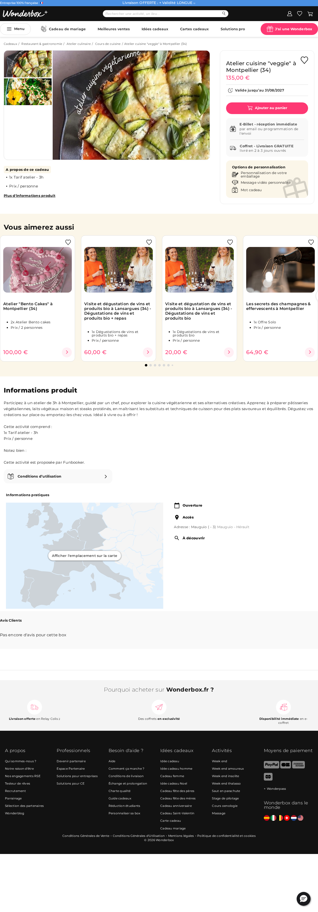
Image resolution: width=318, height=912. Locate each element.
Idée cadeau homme (176, 768)
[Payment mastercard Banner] (268, 779)
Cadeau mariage (173, 828)
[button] (62, 101)
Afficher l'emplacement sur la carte (84, 555)
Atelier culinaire (79, 44)
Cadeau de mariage (67, 29)
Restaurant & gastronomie (41, 44)
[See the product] (67, 352)
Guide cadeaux (120, 798)
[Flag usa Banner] (300, 818)
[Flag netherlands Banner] (294, 818)
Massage (218, 813)
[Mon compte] (289, 13)
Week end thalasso (226, 783)
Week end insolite (225, 776)
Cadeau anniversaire (176, 806)
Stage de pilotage (225, 798)
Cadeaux (10, 44)
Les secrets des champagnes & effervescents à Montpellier (278, 306)
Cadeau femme (172, 776)
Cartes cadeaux (194, 29)
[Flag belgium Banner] (280, 818)
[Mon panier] (310, 13)
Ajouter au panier (270, 108)
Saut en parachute (226, 791)
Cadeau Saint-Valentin (177, 813)
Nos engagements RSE (22, 776)
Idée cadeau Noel (173, 783)
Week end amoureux (228, 768)
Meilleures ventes (114, 29)
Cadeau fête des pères (177, 791)
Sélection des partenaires (24, 806)
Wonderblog (14, 813)
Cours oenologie (225, 806)
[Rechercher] (224, 13)
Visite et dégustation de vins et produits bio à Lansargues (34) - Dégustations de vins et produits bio (198, 311)
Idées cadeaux (155, 29)
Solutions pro (233, 29)
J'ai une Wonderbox (293, 29)
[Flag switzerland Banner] (287, 818)
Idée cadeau (169, 761)
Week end (219, 761)
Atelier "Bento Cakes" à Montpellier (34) (28, 306)
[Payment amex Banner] (298, 767)
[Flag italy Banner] (273, 818)
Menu (19, 29)
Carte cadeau (170, 820)
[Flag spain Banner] (267, 818)
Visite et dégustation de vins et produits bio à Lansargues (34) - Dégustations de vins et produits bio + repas (117, 311)
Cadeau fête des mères (178, 798)
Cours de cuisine (108, 44)
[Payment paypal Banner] (271, 767)
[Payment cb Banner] (285, 767)
